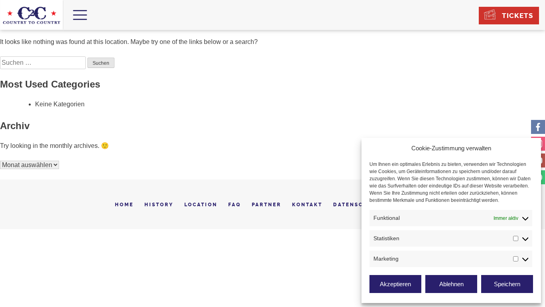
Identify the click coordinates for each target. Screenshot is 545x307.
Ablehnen (451, 284)
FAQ (234, 204)
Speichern (507, 284)
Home (124, 204)
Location (200, 204)
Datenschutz (357, 204)
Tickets (517, 16)
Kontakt (307, 204)
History (159, 204)
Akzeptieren (395, 284)
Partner (266, 204)
